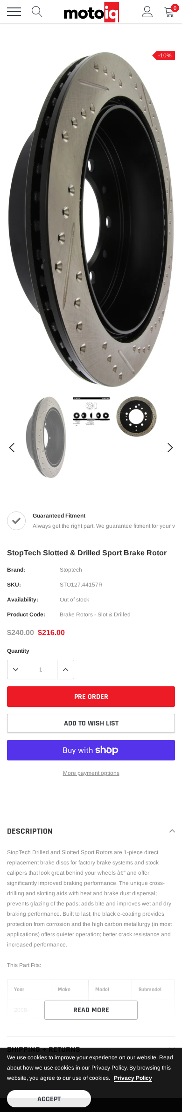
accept (49, 1099)
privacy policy (133, 1078)
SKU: (14, 584)
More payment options (91, 773)
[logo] (91, 11)
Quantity (18, 651)
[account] (147, 11)
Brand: (16, 569)
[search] (37, 11)
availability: (22, 599)
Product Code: (26, 614)
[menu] (14, 12)
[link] (46, 437)
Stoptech (71, 569)
